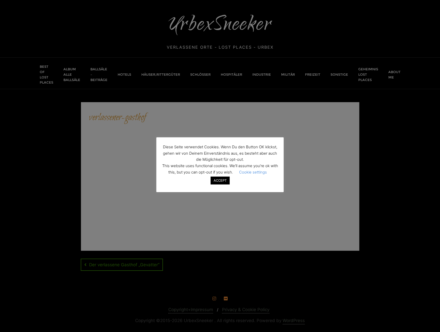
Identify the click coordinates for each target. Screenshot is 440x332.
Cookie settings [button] (253, 172)
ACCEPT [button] (220, 180)
